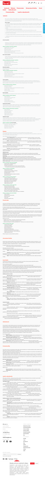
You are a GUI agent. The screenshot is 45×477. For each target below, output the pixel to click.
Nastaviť (36, 463)
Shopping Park (25, 446)
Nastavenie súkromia (26, 447)
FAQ (24, 435)
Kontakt (24, 438)
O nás (24, 440)
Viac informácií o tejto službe (7, 456)
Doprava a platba (26, 430)
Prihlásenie (19, 454)
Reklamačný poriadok (26, 426)
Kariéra (24, 444)
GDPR (24, 450)
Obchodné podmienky (27, 427)
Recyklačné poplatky (26, 432)
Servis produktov (26, 433)
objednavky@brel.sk (7, 437)
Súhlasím (32, 463)
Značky (24, 449)
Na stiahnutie (25, 441)
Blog (24, 443)
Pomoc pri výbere (26, 429)
